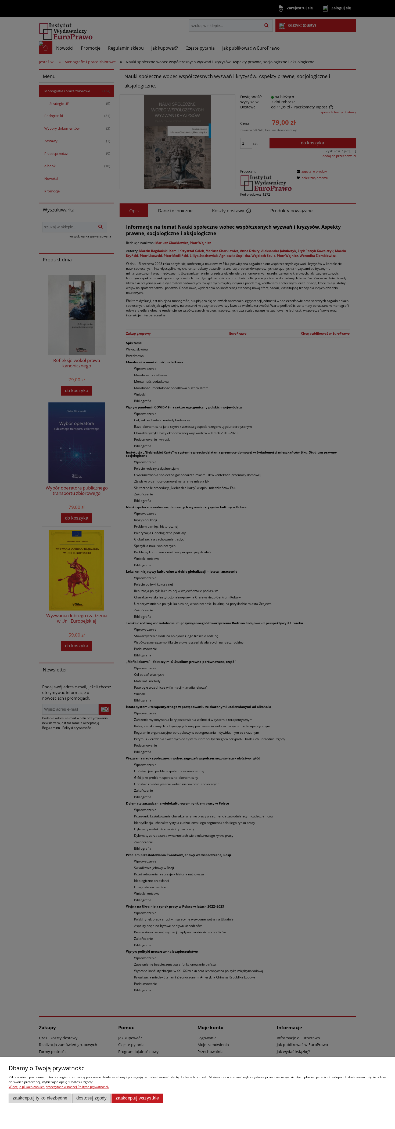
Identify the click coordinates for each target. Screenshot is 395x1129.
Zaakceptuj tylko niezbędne (40, 1098)
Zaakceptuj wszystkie (137, 1098)
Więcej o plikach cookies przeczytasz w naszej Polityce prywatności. (59, 1086)
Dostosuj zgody (91, 1098)
